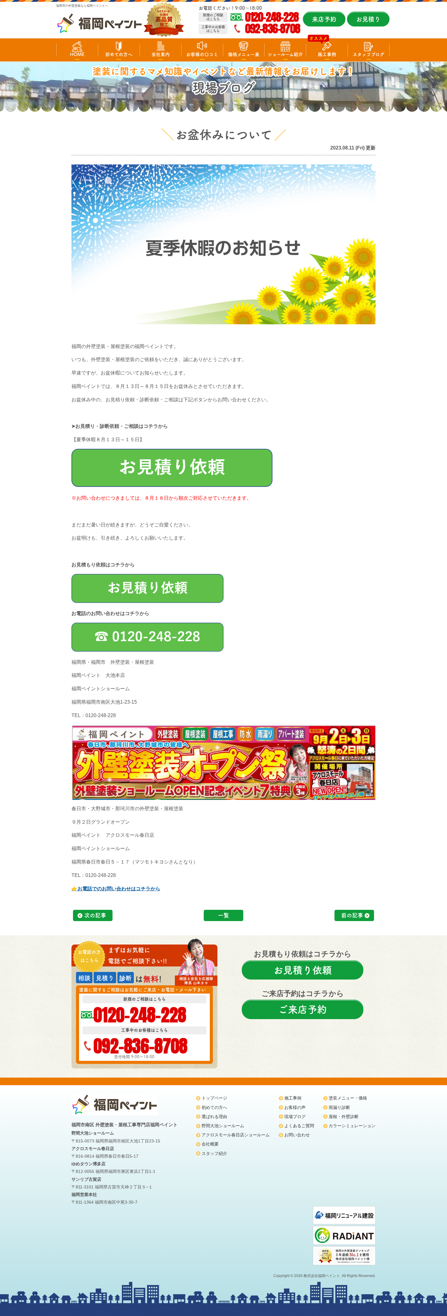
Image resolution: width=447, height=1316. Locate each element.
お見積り (368, 19)
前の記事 (352, 915)
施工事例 (327, 54)
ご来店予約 (302, 1009)
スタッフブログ (368, 54)
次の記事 (95, 915)
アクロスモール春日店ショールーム (236, 1134)
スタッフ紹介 (214, 1153)
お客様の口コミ (202, 54)
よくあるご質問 (299, 1125)
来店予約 (324, 19)
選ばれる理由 (214, 1116)
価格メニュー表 (243, 54)
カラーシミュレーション (352, 1125)
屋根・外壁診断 (344, 1116)
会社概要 (210, 1144)
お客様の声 (295, 1107)
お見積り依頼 (302, 970)
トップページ (214, 1098)
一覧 (223, 915)
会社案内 (160, 54)
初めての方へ (118, 54)
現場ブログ (295, 1116)
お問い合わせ (297, 1134)
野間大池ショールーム (223, 1125)
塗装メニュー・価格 (348, 1098)
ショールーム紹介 (285, 54)
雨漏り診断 (339, 1107)
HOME (77, 54)
